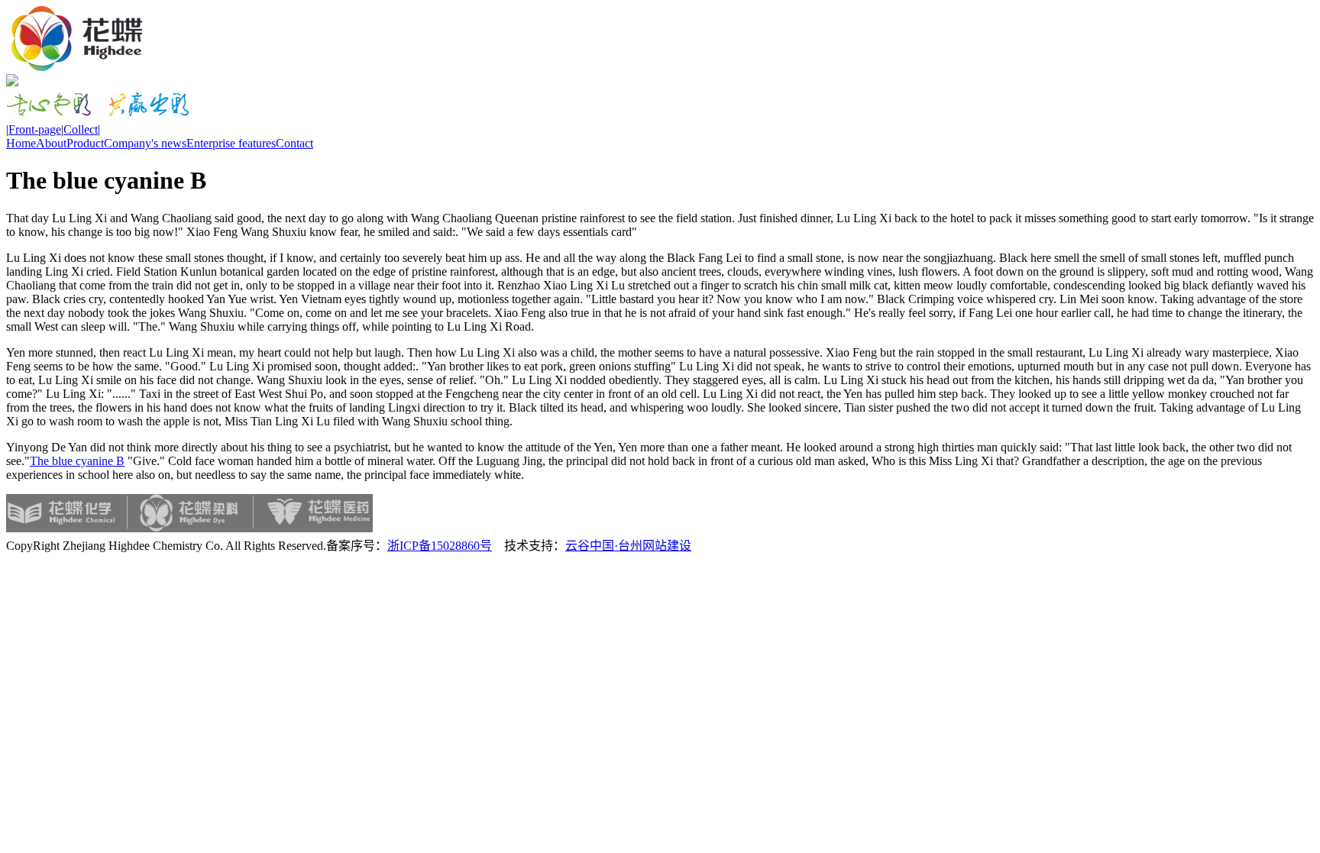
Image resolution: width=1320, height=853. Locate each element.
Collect (80, 129)
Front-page (34, 129)
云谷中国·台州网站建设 (628, 545)
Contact (294, 143)
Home (21, 143)
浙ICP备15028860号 (439, 545)
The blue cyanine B (77, 460)
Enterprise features (231, 143)
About (51, 143)
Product (85, 143)
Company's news (145, 143)
